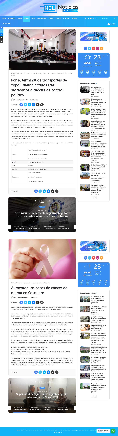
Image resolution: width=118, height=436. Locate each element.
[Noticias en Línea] (59, 8)
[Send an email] (26, 100)
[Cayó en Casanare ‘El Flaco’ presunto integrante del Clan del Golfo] (85, 167)
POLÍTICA (26, 18)
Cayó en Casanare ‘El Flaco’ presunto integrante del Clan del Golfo (99, 166)
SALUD (33, 18)
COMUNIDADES (6, 23)
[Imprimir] (42, 104)
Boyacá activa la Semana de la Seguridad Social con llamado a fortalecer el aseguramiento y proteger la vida (98, 112)
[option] (42, 214)
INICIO (4, 18)
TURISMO (58, 18)
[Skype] (29, 104)
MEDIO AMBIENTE (42, 18)
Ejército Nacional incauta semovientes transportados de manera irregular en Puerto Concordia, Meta (98, 177)
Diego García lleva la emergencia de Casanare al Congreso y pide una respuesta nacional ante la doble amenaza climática (42, 216)
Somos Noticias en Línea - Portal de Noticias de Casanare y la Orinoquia (64, 430)
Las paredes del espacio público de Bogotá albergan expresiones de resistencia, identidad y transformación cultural (98, 124)
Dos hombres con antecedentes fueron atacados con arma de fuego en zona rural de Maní (97, 90)
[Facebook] (21, 104)
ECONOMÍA (74, 18)
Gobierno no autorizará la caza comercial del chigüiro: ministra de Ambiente (99, 134)
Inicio (13, 73)
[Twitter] (25, 104)
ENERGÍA (51, 18)
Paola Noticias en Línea (20, 100)
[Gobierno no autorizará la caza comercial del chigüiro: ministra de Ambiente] (85, 135)
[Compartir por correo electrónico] (37, 104)
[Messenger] (33, 104)
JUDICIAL (19, 18)
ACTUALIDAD (11, 18)
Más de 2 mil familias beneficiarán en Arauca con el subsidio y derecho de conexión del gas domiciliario (98, 189)
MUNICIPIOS (66, 18)
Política (18, 73)
